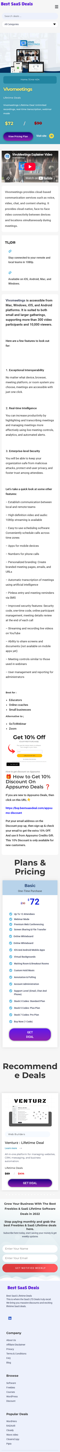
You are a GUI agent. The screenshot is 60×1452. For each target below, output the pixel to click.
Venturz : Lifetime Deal (24, 1143)
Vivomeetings (15, 300)
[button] (54, 7)
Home (24, 79)
